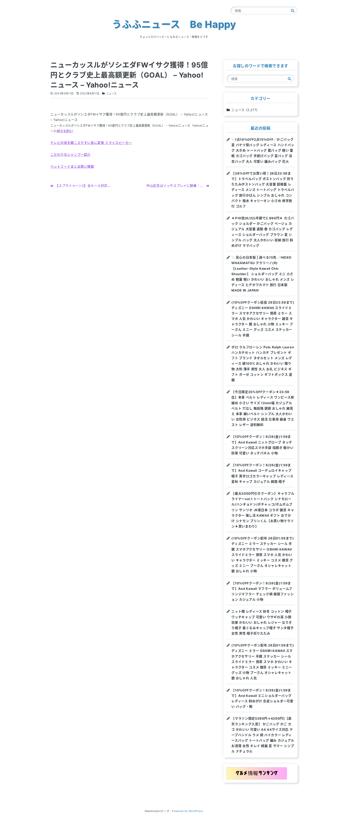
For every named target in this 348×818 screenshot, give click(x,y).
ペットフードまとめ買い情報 (72, 166)
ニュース (111, 93)
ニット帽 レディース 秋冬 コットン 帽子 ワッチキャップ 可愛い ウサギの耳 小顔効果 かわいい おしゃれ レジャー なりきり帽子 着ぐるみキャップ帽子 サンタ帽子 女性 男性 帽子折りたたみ (262, 622)
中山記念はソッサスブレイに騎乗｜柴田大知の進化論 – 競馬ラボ (195, 186)
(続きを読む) (64, 131)
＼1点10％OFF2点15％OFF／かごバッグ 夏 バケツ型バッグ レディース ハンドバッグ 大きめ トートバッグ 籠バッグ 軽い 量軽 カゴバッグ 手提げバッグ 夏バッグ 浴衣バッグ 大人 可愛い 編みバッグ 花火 (262, 150)
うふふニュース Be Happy (174, 24)
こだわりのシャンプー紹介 (70, 155)
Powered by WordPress (187, 811)
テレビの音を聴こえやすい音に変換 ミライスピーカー (91, 143)
